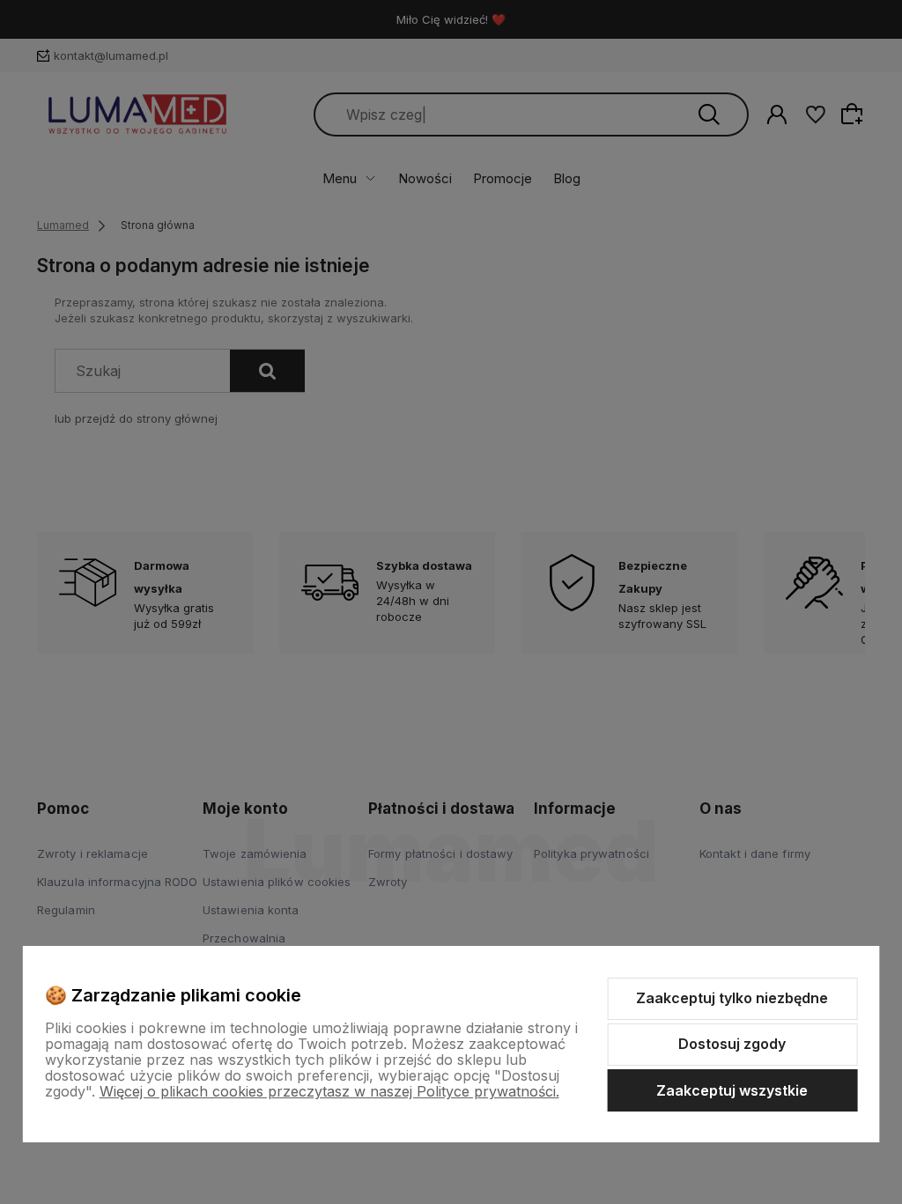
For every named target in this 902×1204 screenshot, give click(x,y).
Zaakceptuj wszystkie (732, 1090)
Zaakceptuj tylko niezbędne (732, 998)
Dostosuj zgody (732, 1044)
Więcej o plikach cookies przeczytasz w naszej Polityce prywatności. (329, 1091)
